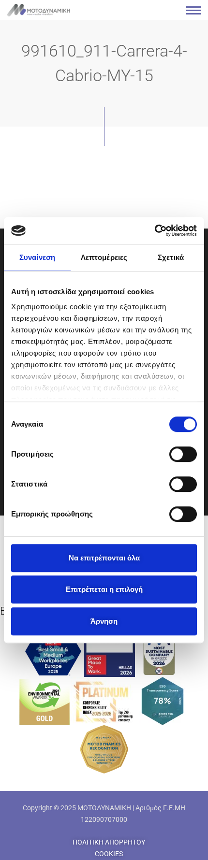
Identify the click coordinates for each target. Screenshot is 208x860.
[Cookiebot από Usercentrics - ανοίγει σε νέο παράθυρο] (154, 230)
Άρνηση (104, 621)
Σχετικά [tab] (171, 257)
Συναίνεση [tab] (37, 257)
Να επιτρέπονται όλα (104, 558)
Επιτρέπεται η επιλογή (104, 589)
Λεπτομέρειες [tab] (104, 257)
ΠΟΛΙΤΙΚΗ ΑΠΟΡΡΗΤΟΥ (109, 842)
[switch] (183, 454)
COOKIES (109, 854)
